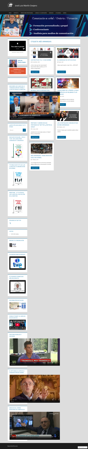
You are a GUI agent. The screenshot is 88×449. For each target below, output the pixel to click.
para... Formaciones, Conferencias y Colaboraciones (17, 71)
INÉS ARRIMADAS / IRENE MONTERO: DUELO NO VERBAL (41, 157)
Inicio (10, 13)
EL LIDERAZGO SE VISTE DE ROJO (66, 60)
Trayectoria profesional (27, 13)
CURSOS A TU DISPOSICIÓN (41, 13)
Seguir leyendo (35, 72)
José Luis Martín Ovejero (26, 5)
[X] (10, 223)
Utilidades (58, 13)
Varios (64, 13)
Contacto (16, 13)
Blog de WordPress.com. (12, 446)
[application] (17, 324)
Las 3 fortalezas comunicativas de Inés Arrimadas (67, 124)
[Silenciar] (22, 327)
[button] (13, 245)
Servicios (51, 13)
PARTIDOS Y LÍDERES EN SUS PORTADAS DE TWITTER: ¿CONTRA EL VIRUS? (41, 125)
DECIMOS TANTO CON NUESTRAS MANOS (40, 91)
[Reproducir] (10, 327)
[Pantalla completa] (24, 327)
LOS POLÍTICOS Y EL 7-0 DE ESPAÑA (41, 60)
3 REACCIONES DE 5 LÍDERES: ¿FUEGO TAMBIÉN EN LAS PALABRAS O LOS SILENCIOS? (67, 92)
